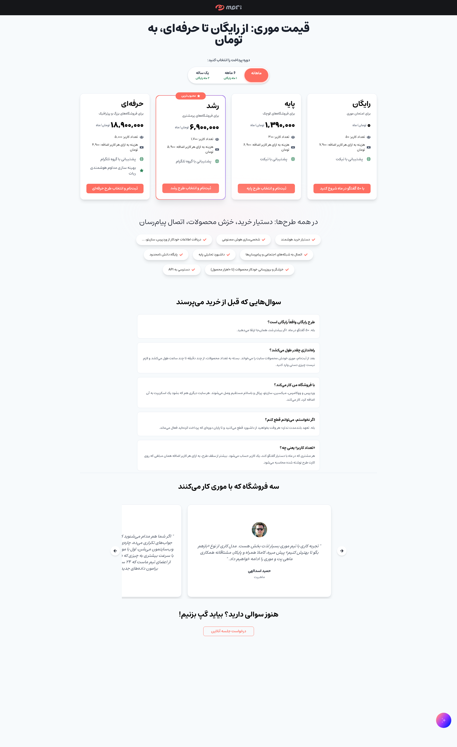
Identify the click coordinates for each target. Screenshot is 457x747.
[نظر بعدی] (115, 551)
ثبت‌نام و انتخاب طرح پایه (266, 188)
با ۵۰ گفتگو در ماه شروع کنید (342, 188)
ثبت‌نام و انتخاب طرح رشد (190, 188)
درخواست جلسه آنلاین (228, 631)
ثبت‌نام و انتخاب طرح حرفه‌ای (115, 188)
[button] (228, 7)
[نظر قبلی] (342, 551)
